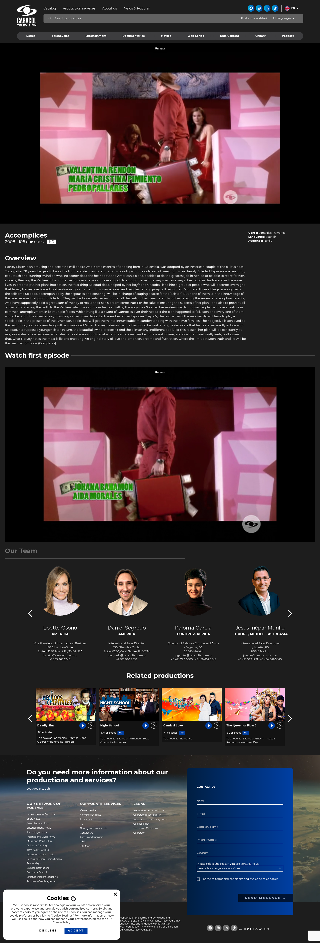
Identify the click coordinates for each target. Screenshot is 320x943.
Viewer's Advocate (90, 814)
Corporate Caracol (37, 872)
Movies (166, 35)
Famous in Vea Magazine (41, 881)
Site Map (85, 846)
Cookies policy (141, 823)
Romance (60, 738)
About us (109, 8)
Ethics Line (86, 819)
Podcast (288, 35)
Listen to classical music (40, 854)
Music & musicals (138, 738)
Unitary (260, 35)
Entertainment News (39, 827)
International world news (41, 836)
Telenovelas (60, 35)
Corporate (139, 832)
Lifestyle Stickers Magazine (42, 876)
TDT (82, 823)
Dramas (122, 738)
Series (30, 35)
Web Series (196, 35)
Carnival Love (47, 725)
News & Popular (137, 8)
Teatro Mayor (34, 863)
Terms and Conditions (145, 828)
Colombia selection (37, 823)
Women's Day (123, 742)
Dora (229, 725)
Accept (76, 930)
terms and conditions (229, 879)
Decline (48, 930)
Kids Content (229, 35)
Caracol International (38, 867)
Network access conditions (148, 810)
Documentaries (133, 35)
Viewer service (88, 810)
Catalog (50, 8)
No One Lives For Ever (179, 725)
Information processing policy (150, 819)
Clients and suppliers (91, 837)
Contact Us (86, 832)
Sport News (33, 818)
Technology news (37, 832)
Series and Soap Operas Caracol (44, 859)
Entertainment (96, 35)
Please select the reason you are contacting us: (228, 864)
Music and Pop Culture (40, 841)
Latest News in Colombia (41, 814)
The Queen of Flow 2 (115, 725)
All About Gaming (37, 845)
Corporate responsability (147, 814)
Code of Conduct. (266, 879)
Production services (79, 8)
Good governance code (93, 828)
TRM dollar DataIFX (38, 850)
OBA (83, 841)
